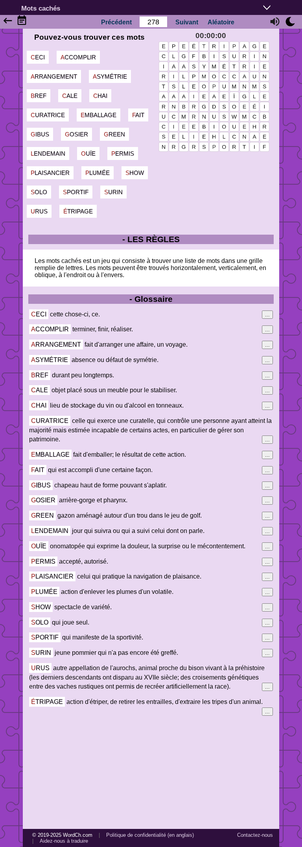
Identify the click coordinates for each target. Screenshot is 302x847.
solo (39, 192)
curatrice (48, 115)
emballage (98, 115)
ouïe (88, 153)
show (134, 172)
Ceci (38, 57)
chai (100, 95)
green (114, 134)
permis (122, 153)
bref (38, 95)
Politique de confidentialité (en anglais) (150, 835)
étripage (78, 211)
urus (39, 211)
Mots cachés (40, 8)
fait (138, 115)
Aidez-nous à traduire (64, 841)
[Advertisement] (151, 771)
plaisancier (50, 172)
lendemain (48, 153)
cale (69, 95)
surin (113, 192)
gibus (40, 134)
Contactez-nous (255, 835)
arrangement (54, 76)
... (267, 315)
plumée (97, 172)
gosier (76, 134)
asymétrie (110, 76)
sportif (75, 192)
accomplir (78, 57)
